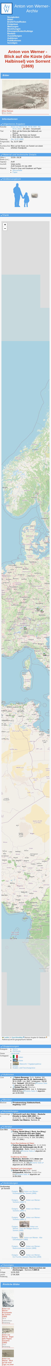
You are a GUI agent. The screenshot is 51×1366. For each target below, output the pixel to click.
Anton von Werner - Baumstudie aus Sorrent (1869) (27, 1247)
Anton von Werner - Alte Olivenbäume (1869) (27, 1239)
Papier (15, 172)
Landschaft (15, 1053)
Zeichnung (16, 1051)
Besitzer (11, 33)
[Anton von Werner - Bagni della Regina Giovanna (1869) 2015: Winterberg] (8, 1327)
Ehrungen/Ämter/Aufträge (20, 31)
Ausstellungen (14, 36)
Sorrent (15, 1066)
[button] (25, 628)
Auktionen (12, 38)
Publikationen (14, 40)
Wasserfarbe (17, 170)
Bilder (10, 19)
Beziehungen (14, 29)
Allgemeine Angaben (14, 124)
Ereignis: (15, 1191)
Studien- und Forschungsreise (24, 1068)
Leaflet (6, 1037)
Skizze (15, 1049)
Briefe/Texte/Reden (16, 22)
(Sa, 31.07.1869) (17, 139)
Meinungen (12, 26)
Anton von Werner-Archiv (32, 8)
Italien (20, 1057)
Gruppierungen (11, 1046)
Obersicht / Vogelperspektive (30, 1064)
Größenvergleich (12, 179)
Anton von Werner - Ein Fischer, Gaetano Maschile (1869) (27, 1256)
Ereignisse (12, 24)
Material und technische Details (19, 155)
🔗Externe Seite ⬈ (30, 1091)
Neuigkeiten (13, 17)
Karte (6, 215)
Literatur (7, 1127)
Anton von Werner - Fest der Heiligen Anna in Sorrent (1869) (26, 1228)
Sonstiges (12, 43)
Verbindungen (10, 1183)
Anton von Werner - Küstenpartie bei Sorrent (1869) (26, 1192)
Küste (20, 1061)
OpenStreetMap (17, 1037)
